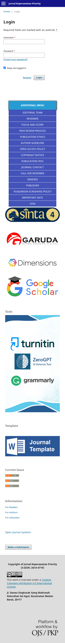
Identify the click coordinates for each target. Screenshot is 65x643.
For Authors (11, 512)
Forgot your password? (15, 59)
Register (27, 77)
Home (6, 11)
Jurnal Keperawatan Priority (25, 3)
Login (39, 77)
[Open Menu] (3, 3)
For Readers (11, 507)
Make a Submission (18, 547)
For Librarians (12, 517)
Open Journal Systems (18, 532)
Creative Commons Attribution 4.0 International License (29, 583)
